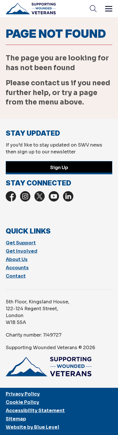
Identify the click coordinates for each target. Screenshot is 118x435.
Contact (16, 276)
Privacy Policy (23, 394)
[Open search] (93, 8)
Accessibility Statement (35, 411)
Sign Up (59, 168)
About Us (16, 259)
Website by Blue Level (32, 427)
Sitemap (16, 419)
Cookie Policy (22, 402)
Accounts (17, 268)
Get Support (21, 243)
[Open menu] (108, 8)
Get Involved (21, 251)
